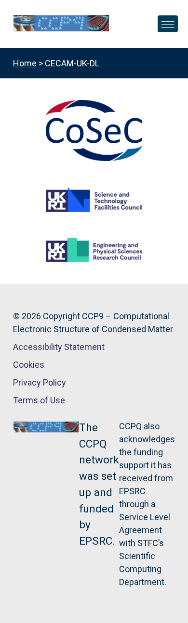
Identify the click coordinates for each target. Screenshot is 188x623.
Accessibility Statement (59, 347)
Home (25, 63)
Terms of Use (39, 400)
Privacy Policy (39, 382)
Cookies (28, 365)
